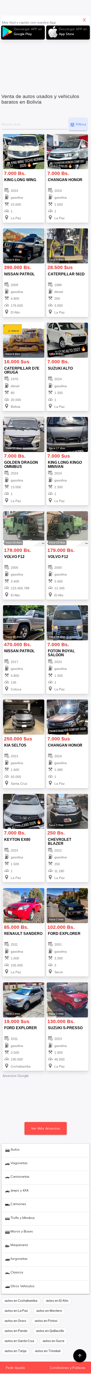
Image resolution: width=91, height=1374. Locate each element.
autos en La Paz (16, 1310)
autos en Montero (49, 1310)
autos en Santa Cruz (19, 1341)
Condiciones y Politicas (67, 1368)
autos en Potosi (46, 1321)
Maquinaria (19, 1245)
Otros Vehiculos (22, 1286)
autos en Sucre (53, 1341)
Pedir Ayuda (15, 1368)
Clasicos (16, 1272)
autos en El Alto (57, 1300)
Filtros (78, 124)
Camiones (18, 1204)
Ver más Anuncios (45, 1128)
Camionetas (19, 1176)
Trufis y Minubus (22, 1218)
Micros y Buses (21, 1231)
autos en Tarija (15, 1351)
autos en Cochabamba (21, 1300)
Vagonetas (19, 1163)
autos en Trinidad (47, 1351)
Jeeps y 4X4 (19, 1190)
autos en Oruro (15, 1321)
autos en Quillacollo (50, 1331)
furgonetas (19, 1259)
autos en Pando (16, 1331)
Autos (15, 1149)
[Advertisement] (45, 64)
